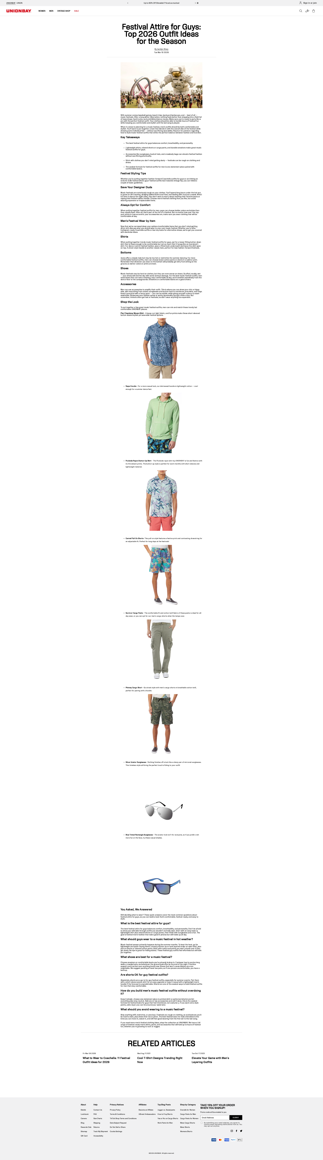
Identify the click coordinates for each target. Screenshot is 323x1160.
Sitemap (84, 1131)
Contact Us (97, 1110)
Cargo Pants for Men (188, 1114)
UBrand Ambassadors (147, 1114)
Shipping (96, 1123)
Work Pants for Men (165, 1123)
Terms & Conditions (117, 1114)
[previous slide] (127, 3)
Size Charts (97, 1118)
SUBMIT (236, 1118)
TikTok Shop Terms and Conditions (123, 1118)
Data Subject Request (118, 1123)
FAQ (95, 1114)
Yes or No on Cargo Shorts (168, 1118)
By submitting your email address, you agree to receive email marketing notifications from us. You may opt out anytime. (223, 1124)
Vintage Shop (63, 11)
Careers (84, 1118)
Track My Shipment (100, 1131)
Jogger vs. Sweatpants (166, 1110)
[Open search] (300, 10)
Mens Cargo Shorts (187, 1123)
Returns (96, 1127)
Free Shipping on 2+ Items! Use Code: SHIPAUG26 (161, 3)
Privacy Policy (115, 1110)
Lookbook (85, 1114)
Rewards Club (86, 1127)
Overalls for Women (187, 1110)
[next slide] (195, 3)
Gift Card (84, 1136)
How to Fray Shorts (165, 1114)
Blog (82, 1123)
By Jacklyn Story (161, 49)
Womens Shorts (186, 1131)
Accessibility (98, 1136)
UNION (19, 3)
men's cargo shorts (168, 688)
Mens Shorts (185, 1127)
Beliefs (83, 1110)
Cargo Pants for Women (189, 1118)
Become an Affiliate (146, 1110)
